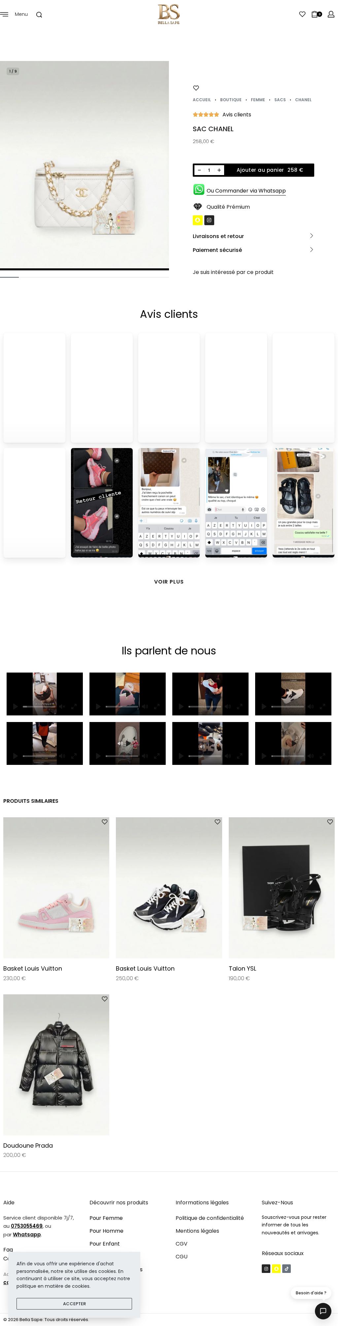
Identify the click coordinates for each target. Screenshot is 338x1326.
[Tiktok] (286, 1268)
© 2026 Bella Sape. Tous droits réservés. (46, 1319)
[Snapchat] (198, 220)
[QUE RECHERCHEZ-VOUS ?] (39, 15)
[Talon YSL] (282, 887)
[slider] (39, 707)
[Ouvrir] (302, 14)
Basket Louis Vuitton (32, 969)
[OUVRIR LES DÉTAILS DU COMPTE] (331, 14)
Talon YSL (242, 969)
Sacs (280, 100)
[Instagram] (209, 220)
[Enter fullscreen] (156, 706)
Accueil (202, 100)
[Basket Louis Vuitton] (56, 887)
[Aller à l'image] (9, 277)
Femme (258, 100)
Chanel (303, 100)
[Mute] (145, 706)
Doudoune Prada (28, 1145)
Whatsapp (27, 1234)
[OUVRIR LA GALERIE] (84, 165)
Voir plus (169, 582)
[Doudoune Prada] (56, 1064)
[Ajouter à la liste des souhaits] (196, 88)
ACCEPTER (74, 1304)
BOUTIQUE (231, 100)
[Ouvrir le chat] (323, 1311)
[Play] (98, 706)
